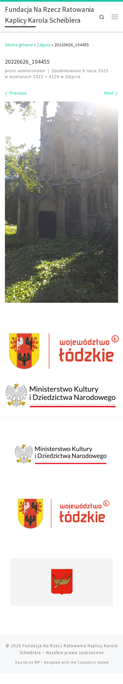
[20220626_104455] (61, 202)
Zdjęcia (44, 45)
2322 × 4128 (45, 77)
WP (37, 662)
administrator (31, 71)
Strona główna (19, 45)
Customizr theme (93, 662)
